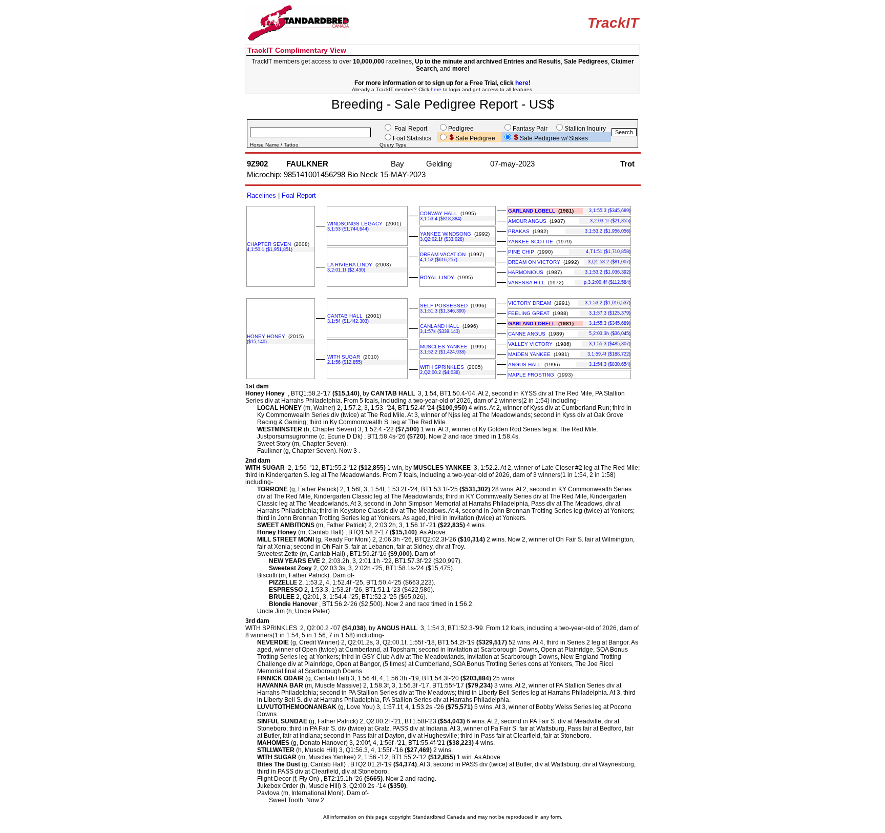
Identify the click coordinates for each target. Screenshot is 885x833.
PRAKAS (519, 231)
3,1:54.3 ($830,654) (609, 364)
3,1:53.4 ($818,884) (440, 218)
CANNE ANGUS (526, 334)
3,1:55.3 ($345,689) (609, 210)
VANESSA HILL (526, 282)
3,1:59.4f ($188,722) (608, 354)
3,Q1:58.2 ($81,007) (609, 261)
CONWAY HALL (438, 213)
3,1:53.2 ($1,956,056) (607, 231)
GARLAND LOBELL (531, 211)
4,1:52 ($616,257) (438, 259)
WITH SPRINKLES (442, 367)
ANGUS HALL (524, 364)
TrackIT (613, 23)
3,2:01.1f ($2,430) (346, 270)
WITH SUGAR (343, 357)
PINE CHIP (521, 252)
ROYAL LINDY (437, 277)
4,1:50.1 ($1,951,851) (269, 249)
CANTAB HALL (345, 316)
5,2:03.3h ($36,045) (609, 333)
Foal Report (299, 195)
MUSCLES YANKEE (444, 346)
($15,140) (257, 341)
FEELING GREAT (529, 313)
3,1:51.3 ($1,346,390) (443, 311)
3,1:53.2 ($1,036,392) (607, 272)
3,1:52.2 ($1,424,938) (443, 352)
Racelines (261, 195)
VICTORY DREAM (529, 303)
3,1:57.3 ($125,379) (609, 313)
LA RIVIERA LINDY (349, 264)
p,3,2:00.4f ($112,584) (607, 282)
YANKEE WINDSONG (445, 234)
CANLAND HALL (439, 326)
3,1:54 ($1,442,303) (348, 321)
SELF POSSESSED (444, 305)
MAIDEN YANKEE (529, 354)
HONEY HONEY (266, 336)
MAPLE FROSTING (531, 375)
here (522, 83)
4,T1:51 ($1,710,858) (608, 251)
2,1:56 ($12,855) (344, 362)
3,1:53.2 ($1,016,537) (607, 302)
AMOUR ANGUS (527, 221)
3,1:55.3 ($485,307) (609, 343)
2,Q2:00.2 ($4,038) (440, 372)
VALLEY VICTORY (530, 344)
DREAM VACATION (443, 254)
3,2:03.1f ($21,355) (610, 220)
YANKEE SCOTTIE (530, 241)
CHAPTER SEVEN (269, 244)
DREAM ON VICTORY (534, 262)
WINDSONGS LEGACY (355, 223)
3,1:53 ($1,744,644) (348, 229)
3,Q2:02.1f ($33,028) (442, 239)
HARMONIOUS (525, 272)
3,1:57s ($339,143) (440, 331)
